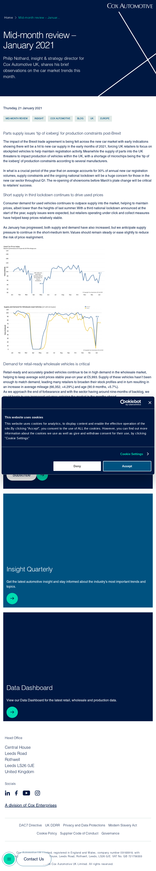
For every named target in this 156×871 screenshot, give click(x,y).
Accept (127, 466)
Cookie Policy (47, 833)
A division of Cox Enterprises (31, 806)
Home (8, 17)
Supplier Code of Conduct (79, 833)
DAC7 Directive (30, 825)
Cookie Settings (131, 454)
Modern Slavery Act (122, 825)
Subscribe (21, 475)
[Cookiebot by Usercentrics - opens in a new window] (123, 403)
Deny (77, 466)
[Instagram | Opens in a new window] (37, 794)
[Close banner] (149, 402)
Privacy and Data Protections (84, 825)
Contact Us (34, 859)
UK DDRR (52, 825)
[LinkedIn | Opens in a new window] (7, 794)
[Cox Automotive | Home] (130, 7)
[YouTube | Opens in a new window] (26, 794)
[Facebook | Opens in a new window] (16, 794)
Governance (110, 833)
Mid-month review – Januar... (39, 17)
